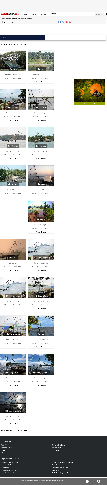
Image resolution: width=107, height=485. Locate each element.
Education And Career (8, 465)
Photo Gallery (56, 465)
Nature (41, 189)
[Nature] (41, 176)
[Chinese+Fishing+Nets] (41, 212)
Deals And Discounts (8, 473)
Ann (42, 334)
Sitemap (3, 453)
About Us (4, 445)
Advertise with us (6, 448)
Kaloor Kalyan (42, 258)
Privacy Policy (56, 448)
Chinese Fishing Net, (13, 74)
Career (44, 14)
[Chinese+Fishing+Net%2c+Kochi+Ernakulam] (13, 61)
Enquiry (3, 450)
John (15, 69)
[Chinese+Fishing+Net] (13, 138)
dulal (43, 184)
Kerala (15, 82)
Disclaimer (55, 450)
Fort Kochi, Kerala (41, 301)
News (34, 14)
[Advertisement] (53, 5)
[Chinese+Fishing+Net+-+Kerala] (41, 326)
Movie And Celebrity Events (10, 470)
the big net (13, 263)
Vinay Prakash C (15, 372)
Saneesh (15, 107)
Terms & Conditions (58, 445)
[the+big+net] (13, 250)
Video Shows (5, 467)
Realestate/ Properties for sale (62, 473)
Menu (97, 37)
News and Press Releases (9, 462)
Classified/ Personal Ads (60, 467)
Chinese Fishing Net (13, 113)
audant (42, 219)
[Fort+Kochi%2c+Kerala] (41, 288)
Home (24, 14)
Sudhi (15, 258)
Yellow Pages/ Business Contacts (63, 462)
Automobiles (56, 470)
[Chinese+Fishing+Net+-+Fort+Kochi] (13, 100)
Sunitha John (43, 296)
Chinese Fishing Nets (41, 224)
